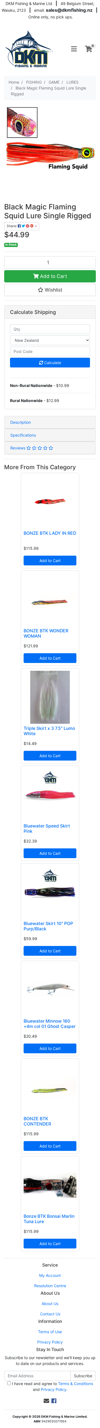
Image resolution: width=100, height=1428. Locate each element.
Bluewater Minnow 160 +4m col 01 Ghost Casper (50, 1023)
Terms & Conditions (75, 1383)
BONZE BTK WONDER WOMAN (46, 633)
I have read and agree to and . (52, 1386)
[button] (50, 290)
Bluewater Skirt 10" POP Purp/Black (48, 926)
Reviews (18, 448)
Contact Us (50, 1313)
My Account (50, 1275)
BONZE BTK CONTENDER (37, 1121)
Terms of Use (50, 1331)
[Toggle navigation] (74, 49)
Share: (12, 226)
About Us (50, 1303)
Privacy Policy (50, 1342)
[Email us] (46, 1401)
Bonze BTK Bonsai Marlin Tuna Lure (49, 1219)
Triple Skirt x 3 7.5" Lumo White (49, 731)
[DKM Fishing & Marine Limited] (29, 48)
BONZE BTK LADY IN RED (50, 533)
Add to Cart (53, 276)
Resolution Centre (50, 1285)
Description (20, 422)
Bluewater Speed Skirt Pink (47, 828)
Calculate (52, 362)
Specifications (23, 435)
